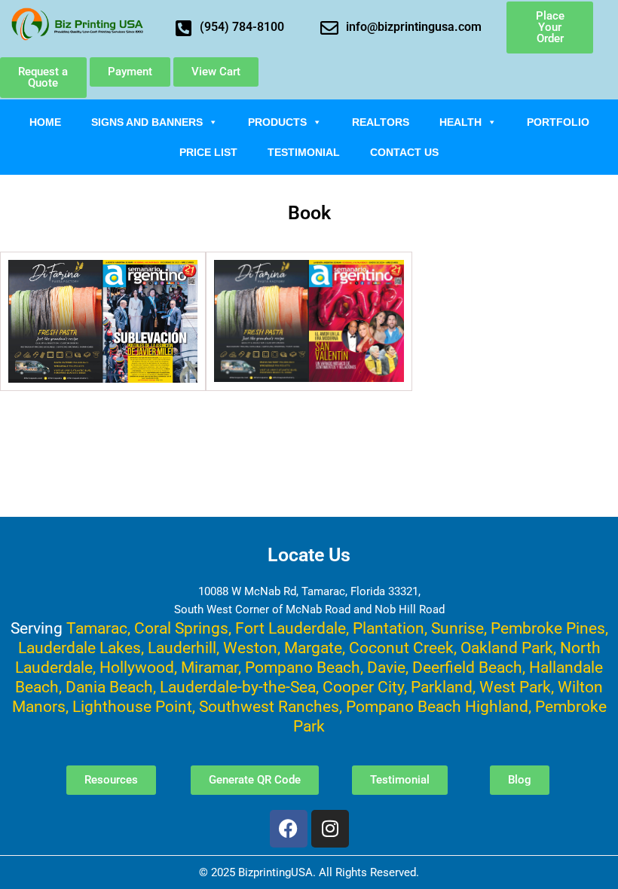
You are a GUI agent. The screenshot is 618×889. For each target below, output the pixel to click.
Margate (313, 647)
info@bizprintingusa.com (414, 27)
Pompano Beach (302, 667)
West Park (515, 686)
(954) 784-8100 (242, 27)
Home (45, 122)
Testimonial (304, 152)
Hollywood (136, 667)
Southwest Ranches (269, 706)
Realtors (380, 122)
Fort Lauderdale (290, 628)
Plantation (388, 628)
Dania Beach (109, 686)
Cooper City (363, 686)
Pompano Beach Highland (437, 706)
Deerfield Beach (467, 667)
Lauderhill (182, 647)
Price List (208, 152)
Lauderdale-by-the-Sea (238, 686)
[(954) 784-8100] (183, 28)
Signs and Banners (147, 122)
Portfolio (558, 122)
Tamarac (96, 628)
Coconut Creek (401, 647)
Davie (386, 667)
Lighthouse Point (132, 706)
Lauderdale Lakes (79, 647)
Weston (250, 647)
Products (277, 122)
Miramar (209, 667)
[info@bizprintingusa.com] (329, 28)
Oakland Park (506, 647)
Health (460, 122)
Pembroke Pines (548, 628)
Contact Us (404, 152)
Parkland (442, 686)
